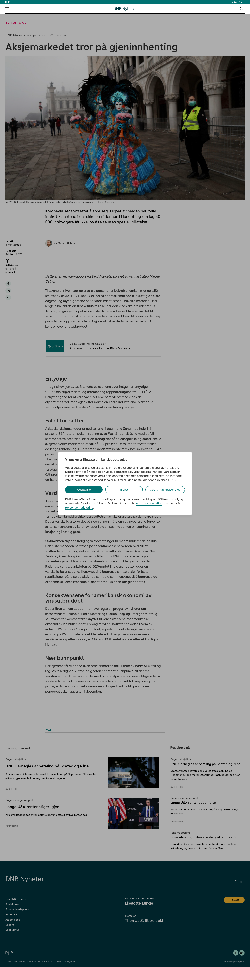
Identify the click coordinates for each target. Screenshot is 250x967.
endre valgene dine (149, 503)
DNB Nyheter (125, 8)
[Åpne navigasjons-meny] (7, 8)
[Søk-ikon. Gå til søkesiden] (242, 9)
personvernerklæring (79, 507)
